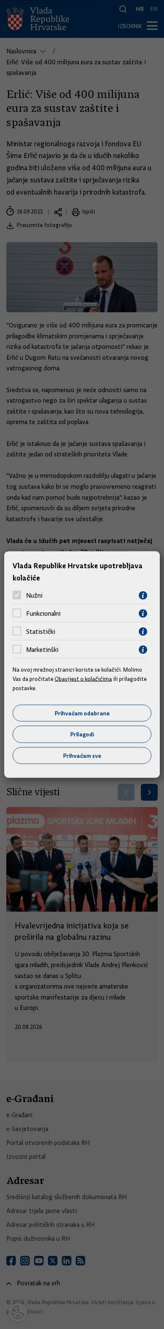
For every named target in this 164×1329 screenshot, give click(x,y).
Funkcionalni (43, 613)
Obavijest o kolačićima (83, 678)
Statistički (40, 631)
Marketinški (42, 650)
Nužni (34, 595)
